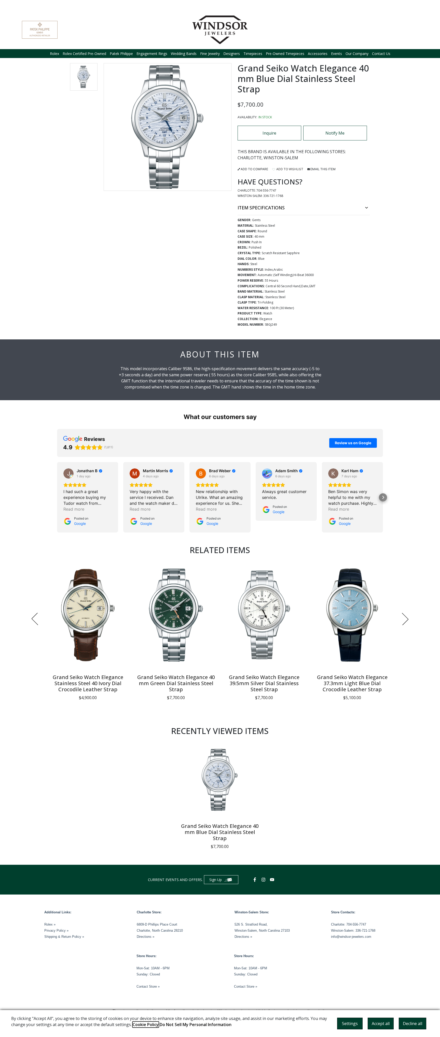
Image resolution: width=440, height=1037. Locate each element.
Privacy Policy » (56, 930)
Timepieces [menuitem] (252, 53)
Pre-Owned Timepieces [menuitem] (285, 53)
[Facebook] (255, 879)
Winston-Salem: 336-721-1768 (353, 930)
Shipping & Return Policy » (64, 937)
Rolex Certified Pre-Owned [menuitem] (84, 53)
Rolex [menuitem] (54, 53)
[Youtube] (273, 879)
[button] (84, 77)
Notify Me (335, 133)
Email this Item (323, 169)
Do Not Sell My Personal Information (195, 1024)
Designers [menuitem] (231, 53)
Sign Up (215, 879)
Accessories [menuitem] (317, 53)
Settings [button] (350, 1023)
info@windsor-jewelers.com (351, 937)
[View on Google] (68, 473)
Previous (34, 619)
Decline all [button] (412, 1023)
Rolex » (50, 924)
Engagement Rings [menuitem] (151, 53)
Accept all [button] (381, 1023)
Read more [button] (73, 509)
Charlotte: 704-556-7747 (348, 924)
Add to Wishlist (289, 169)
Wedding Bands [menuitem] (184, 53)
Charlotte (250, 158)
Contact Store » (148, 986)
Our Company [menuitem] (357, 53)
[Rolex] (399, 30)
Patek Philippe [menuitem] (121, 53)
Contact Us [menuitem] (381, 53)
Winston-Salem (281, 158)
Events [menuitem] (336, 53)
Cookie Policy (146, 1024)
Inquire (269, 133)
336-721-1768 (273, 196)
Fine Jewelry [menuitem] (210, 53)
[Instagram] (264, 879)
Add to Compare (254, 169)
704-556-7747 (266, 190)
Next (405, 619)
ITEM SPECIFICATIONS (261, 208)
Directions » (145, 937)
